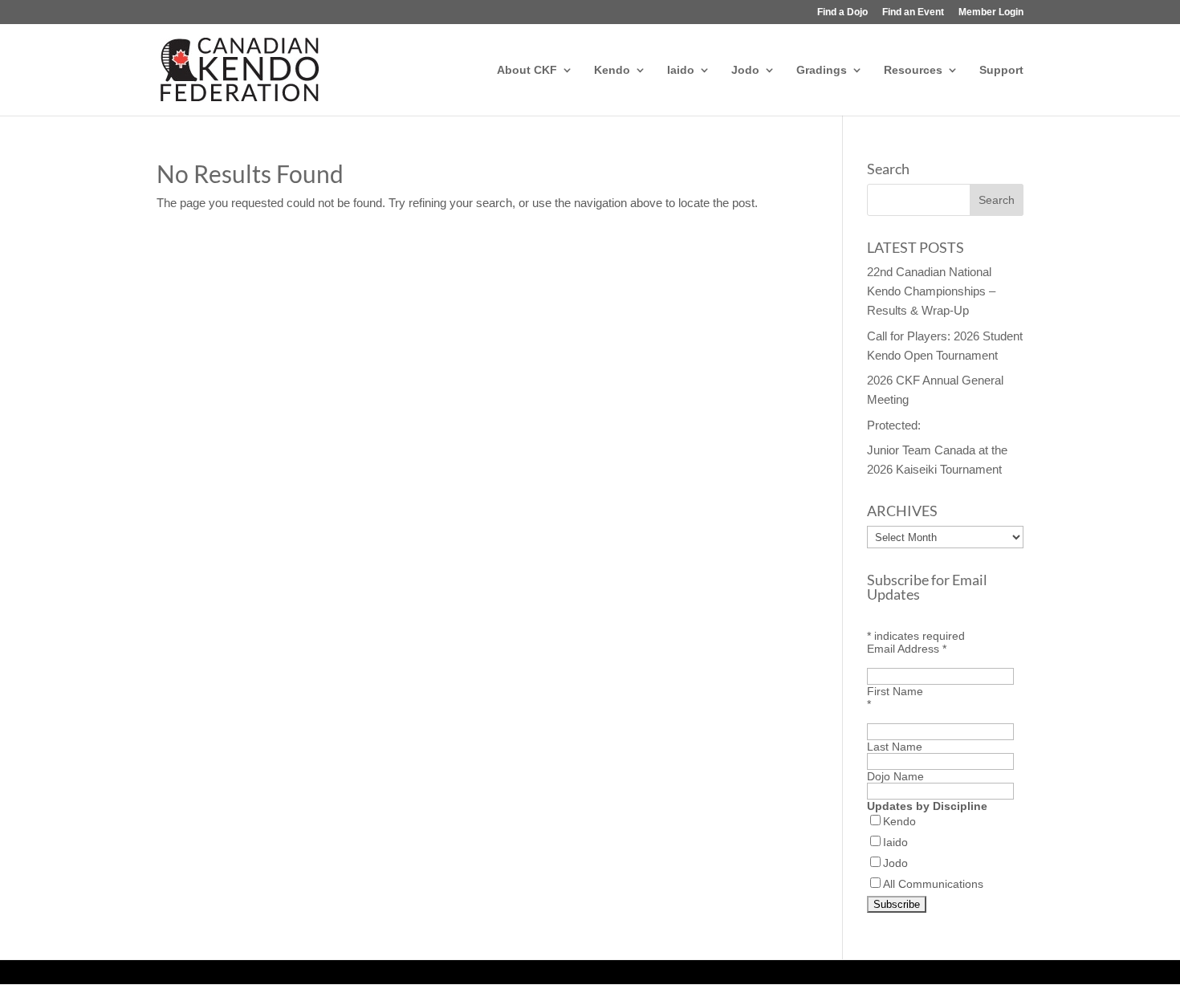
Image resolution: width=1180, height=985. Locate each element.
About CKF (527, 70)
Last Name (894, 746)
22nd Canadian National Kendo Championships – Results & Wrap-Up (931, 291)
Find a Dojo (842, 12)
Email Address (906, 648)
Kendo (612, 70)
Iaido (680, 70)
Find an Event (913, 12)
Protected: (894, 425)
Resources (913, 70)
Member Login (990, 12)
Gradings (821, 70)
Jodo (745, 70)
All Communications (933, 883)
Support (1001, 70)
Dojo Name (895, 776)
